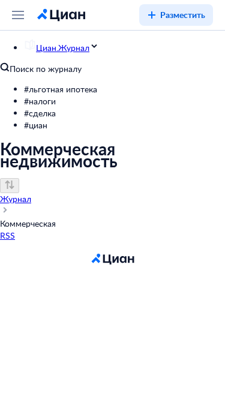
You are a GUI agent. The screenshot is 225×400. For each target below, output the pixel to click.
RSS (7, 235)
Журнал (15, 198)
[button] (124, 89)
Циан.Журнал (62, 47)
